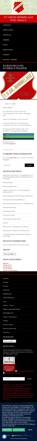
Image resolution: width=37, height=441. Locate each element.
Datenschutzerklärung (9, 328)
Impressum (6, 332)
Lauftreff (23, 385)
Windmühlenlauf (8, 182)
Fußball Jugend (7, 267)
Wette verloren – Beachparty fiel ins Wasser (15, 227)
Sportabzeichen (27, 388)
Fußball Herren (7, 265)
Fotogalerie (14, 393)
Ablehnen (7, 430)
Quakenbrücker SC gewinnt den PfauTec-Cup (16, 230)
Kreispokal (6, 392)
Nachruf (5, 223)
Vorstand (5, 286)
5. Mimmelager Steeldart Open (12, 219)
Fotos (4, 301)
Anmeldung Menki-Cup (9, 186)
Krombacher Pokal (11, 395)
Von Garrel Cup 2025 (9, 215)
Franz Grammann (27, 397)
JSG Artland (26, 390)
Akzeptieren (19, 430)
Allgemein (13, 144)
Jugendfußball (6, 393)
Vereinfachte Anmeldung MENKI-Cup (14, 200)
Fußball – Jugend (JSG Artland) (11, 309)
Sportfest (20, 386)
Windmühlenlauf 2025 (9, 207)
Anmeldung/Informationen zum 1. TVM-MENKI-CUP (18, 203)
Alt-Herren (19, 397)
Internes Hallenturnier (12, 386)
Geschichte (6, 290)
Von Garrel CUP (7, 269)
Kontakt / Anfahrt (8, 324)
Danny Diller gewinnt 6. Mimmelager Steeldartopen (18, 196)
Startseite (6, 278)
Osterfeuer (6, 390)
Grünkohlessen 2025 (9, 211)
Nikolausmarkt (19, 390)
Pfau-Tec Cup (12, 392)
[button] (6, 135)
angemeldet (12, 158)
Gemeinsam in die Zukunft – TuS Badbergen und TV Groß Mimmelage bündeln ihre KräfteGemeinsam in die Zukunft (18, 177)
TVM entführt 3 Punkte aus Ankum (19, 245)
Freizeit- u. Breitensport (10, 317)
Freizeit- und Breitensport (10, 270)
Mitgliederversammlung (9, 388)
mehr (30, 430)
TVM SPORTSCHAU (8, 298)
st (17, 393)
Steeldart (5, 321)
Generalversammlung (23, 392)
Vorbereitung (19, 395)
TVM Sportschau (23, 393)
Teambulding (12, 397)
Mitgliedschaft (7, 294)
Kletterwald (6, 399)
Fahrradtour (19, 388)
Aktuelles (5, 282)
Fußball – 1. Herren (8, 305)
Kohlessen (12, 390)
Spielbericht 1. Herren (9, 385)
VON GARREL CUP (8, 313)
